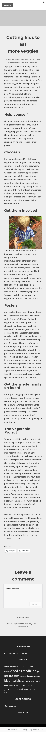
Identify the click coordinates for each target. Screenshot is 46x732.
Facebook (23, 713)
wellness (23, 689)
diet (31, 667)
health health (23, 676)
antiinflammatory (11, 667)
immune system (33, 676)
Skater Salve (24, 617)
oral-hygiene (30, 686)
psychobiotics (8, 690)
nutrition (21, 685)
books (27, 667)
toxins (17, 690)
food (9, 671)
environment (36, 667)
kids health (33, 62)
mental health (9, 686)
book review (22, 667)
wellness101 (31, 690)
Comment (35, 604)
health (15, 675)
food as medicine (21, 62)
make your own (32, 681)
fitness (6, 671)
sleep (13, 690)
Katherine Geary (33, 60)
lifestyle (22, 681)
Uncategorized (10, 706)
